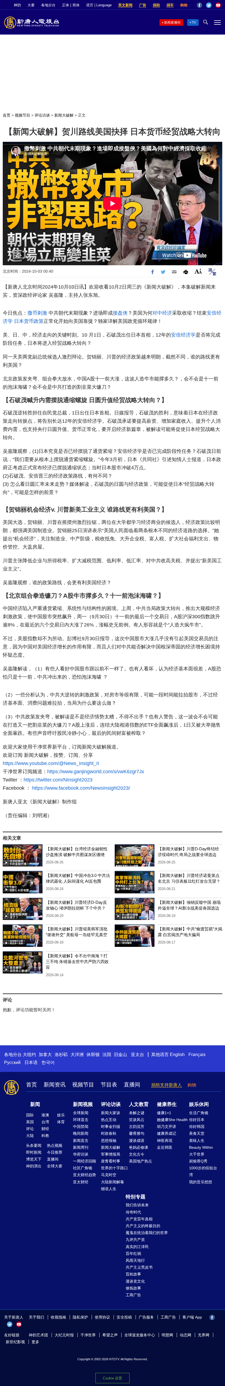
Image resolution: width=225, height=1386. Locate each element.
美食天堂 (196, 1133)
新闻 (35, 1104)
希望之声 (110, 1335)
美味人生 (196, 1140)
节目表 (109, 1085)
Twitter (209, 5)
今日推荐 (54, 1152)
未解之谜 (136, 1113)
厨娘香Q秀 (198, 1161)
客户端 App (192, 1317)
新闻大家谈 (110, 1113)
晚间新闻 (80, 1133)
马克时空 (108, 1175)
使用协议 (102, 1317)
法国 (106, 1054)
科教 (45, 1135)
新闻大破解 (64, 115)
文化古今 (136, 1154)
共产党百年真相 (139, 1219)
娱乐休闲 (199, 1104)
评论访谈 (42, 115)
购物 (183, 5)
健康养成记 (166, 1133)
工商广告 (133, 1295)
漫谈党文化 (135, 1281)
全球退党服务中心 (139, 1335)
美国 (30, 1122)
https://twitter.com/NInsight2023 (58, 780)
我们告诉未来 (137, 1205)
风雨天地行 (135, 1260)
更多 (35, 1342)
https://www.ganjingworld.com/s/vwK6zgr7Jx (95, 771)
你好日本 (196, 1119)
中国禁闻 (80, 1126)
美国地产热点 (140, 1161)
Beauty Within (201, 1147)
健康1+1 (164, 1113)
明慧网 (167, 1335)
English (177, 1054)
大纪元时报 (64, 1335)
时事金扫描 (110, 1126)
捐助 (156, 5)
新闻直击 (80, 1140)
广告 (142, 5)
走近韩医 (164, 1147)
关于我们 (36, 1317)
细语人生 (108, 1189)
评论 (30, 1129)
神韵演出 (33, 1166)
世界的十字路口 (114, 1168)
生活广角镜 (198, 1113)
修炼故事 (133, 1288)
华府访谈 (80, 1154)
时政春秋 (108, 1133)
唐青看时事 (110, 1161)
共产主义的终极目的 (143, 1226)
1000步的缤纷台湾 (203, 1171)
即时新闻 (33, 1152)
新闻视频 (83, 1104)
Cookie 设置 (112, 1378)
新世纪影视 (15, 1342)
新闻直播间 (172, 22)
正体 (65, 5)
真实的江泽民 (137, 1246)
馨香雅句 (136, 1133)
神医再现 (164, 1140)
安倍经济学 (183, 335)
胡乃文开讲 (166, 1126)
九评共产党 (135, 1239)
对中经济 (162, 313)
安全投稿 (124, 1317)
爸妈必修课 (138, 1147)
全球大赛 (54, 1166)
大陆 (30, 1135)
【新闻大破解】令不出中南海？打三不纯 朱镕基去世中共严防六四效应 (77, 961)
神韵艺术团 (38, 1335)
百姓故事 (133, 1274)
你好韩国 (196, 1126)
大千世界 (196, 1154)
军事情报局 (110, 1154)
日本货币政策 (29, 321)
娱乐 (61, 1115)
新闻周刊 (80, 1147)
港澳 (45, 1115)
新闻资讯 (55, 1085)
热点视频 (54, 1145)
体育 (61, 1122)
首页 (6, 115)
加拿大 (45, 1054)
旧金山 (120, 1054)
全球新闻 (80, 1113)
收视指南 (58, 1317)
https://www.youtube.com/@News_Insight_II (51, 763)
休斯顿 (93, 1054)
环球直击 (80, 1119)
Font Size (198, 271)
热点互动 (108, 1119)
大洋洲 (77, 1054)
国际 (30, 1115)
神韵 (17, 5)
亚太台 (137, 1054)
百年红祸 (133, 1253)
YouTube (218, 5)
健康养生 (167, 1104)
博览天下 (33, 1159)
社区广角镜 (82, 1168)
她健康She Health (172, 1119)
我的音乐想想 (200, 1182)
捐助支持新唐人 (166, 1085)
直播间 (132, 1085)
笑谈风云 (136, 1119)
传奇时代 (133, 1212)
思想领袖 (108, 1140)
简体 (76, 5)
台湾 (45, 1122)
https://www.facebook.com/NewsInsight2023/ (81, 788)
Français (197, 1054)
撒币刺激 (37, 313)
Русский (12, 1062)
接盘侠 (120, 313)
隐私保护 (80, 1317)
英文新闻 (125, 5)
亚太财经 (80, 1182)
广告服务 (146, 1317)
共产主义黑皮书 (139, 1267)
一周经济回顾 (84, 1161)
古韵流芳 (136, 1126)
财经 (45, 1129)
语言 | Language (99, 5)
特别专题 (135, 1196)
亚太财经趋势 (84, 1175)
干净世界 (88, 1335)
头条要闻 (33, 1145)
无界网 (203, 1335)
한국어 (48, 1062)
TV (194, 22)
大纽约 (29, 1054)
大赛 (31, 5)
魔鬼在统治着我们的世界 (147, 1232)
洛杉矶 (61, 1054)
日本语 (31, 1062)
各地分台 (48, 5)
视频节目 (22, 115)
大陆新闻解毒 (112, 1182)
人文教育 (139, 1104)
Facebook (199, 5)
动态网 (185, 1335)
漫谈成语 (136, 1140)
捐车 (170, 5)
